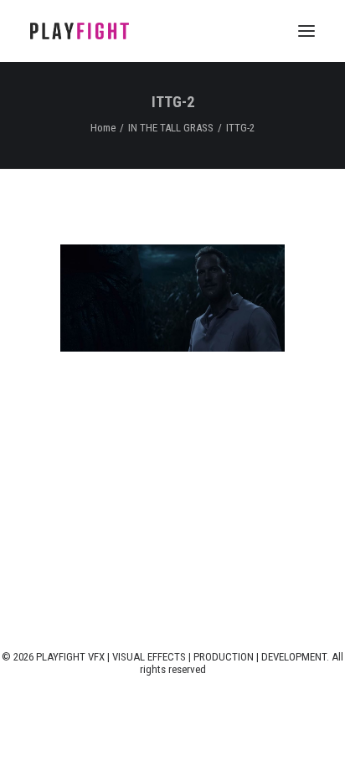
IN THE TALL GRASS (171, 127)
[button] (306, 31)
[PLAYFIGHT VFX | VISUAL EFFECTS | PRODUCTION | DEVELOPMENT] (79, 31)
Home (103, 127)
